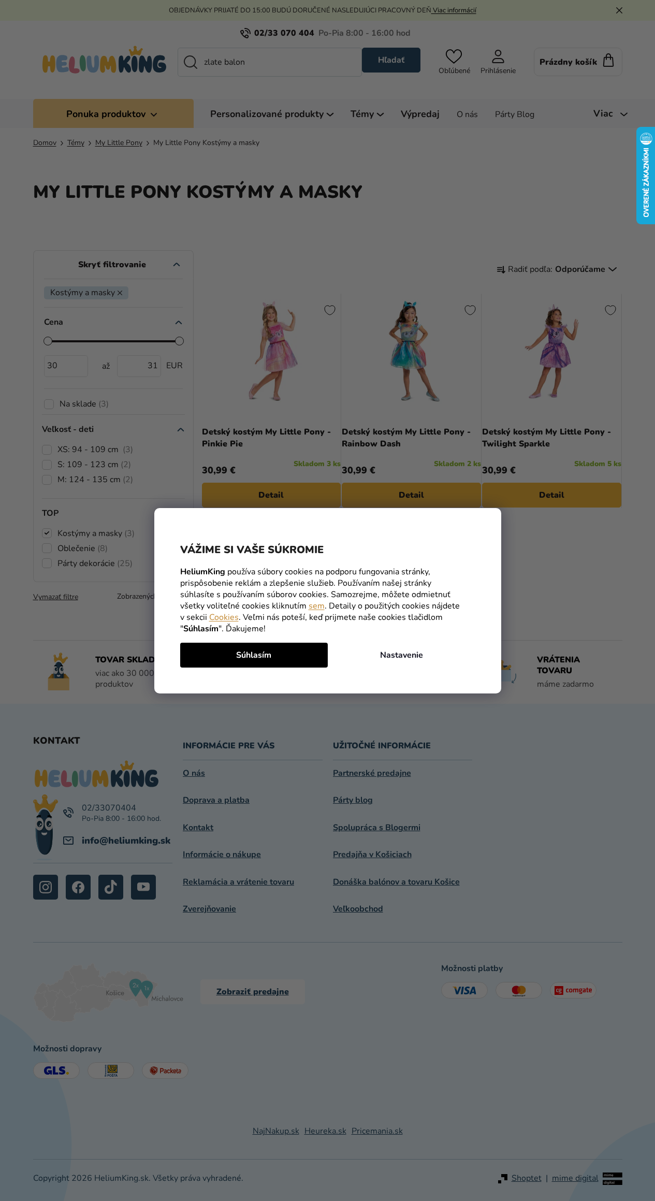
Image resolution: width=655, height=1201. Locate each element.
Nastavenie (401, 655)
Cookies (224, 617)
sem (317, 606)
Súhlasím (253, 655)
